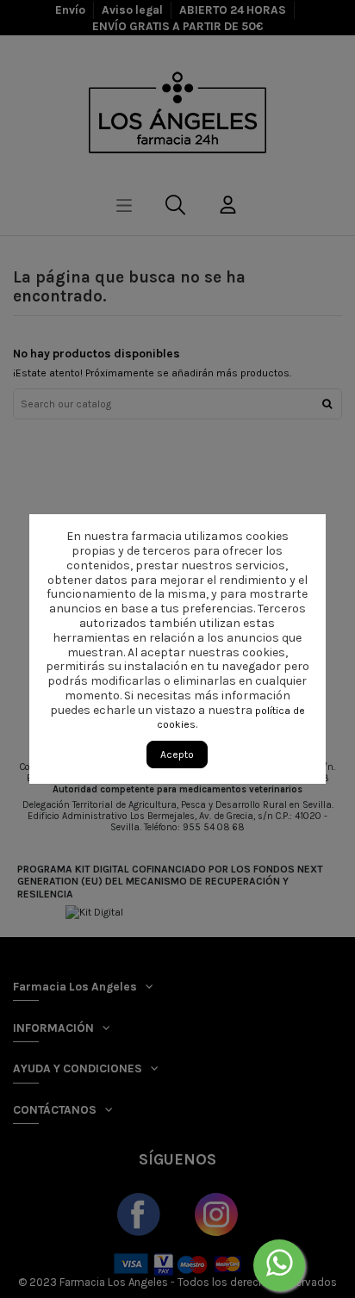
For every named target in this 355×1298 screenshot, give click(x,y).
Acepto (177, 754)
